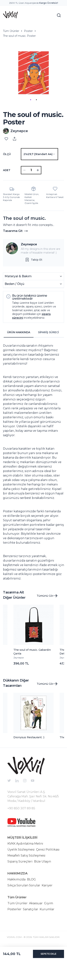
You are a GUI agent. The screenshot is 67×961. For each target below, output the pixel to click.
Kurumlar (47, 909)
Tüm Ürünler (11, 31)
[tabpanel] (33, 460)
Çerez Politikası (48, 849)
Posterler (14, 909)
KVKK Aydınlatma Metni (25, 843)
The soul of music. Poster (19, 35)
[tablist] (33, 332)
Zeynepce (29, 244)
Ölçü (7, 154)
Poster (28, 31)
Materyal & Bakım (18, 276)
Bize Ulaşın (42, 861)
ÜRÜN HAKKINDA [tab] (18, 332)
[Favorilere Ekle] (6, 138)
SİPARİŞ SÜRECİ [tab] (48, 332)
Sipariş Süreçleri (20, 861)
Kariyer (47, 885)
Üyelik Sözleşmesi (21, 849)
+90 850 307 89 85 (21, 808)
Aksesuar (36, 903)
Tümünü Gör (45, 595)
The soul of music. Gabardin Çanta (32, 651)
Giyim (48, 903)
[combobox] (39, 154)
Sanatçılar (30, 909)
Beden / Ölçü (14, 284)
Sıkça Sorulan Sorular (23, 885)
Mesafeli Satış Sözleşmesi (26, 855)
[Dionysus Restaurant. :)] (33, 712)
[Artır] (38, 170)
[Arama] (59, 15)
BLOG (31, 879)
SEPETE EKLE (48, 953)
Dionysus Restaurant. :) (28, 737)
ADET (6, 170)
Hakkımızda (16, 879)
